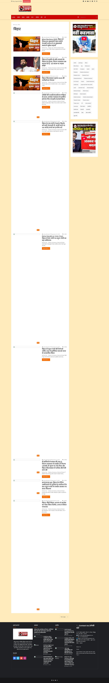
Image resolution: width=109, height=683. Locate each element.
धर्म (45, 17)
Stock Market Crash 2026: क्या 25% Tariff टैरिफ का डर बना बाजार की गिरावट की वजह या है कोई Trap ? (85, 653)
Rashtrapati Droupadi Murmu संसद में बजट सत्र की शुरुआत (69, 632)
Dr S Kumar (76, 81)
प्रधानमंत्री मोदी (76, 112)
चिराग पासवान (82, 106)
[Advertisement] (69, 7)
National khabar (77, 90)
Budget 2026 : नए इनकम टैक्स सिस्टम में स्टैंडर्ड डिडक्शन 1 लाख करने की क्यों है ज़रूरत (69, 641)
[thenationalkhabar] (25, 8)
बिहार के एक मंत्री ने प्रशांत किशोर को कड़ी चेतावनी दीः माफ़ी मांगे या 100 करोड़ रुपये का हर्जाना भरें (53, 125)
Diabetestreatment (77, 78)
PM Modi (75, 93)
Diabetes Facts (85, 75)
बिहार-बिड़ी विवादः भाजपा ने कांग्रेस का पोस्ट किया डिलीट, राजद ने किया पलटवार (54, 505)
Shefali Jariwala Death (88, 97)
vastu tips (76, 106)
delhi (93, 69)
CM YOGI (76, 69)
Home (13, 17)
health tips (76, 84)
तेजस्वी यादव (76, 109)
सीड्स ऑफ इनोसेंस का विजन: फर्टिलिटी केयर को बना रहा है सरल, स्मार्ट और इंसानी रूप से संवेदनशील (43, 631)
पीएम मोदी (82, 109)
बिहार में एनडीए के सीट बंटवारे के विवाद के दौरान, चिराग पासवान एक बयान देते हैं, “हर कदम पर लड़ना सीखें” (54, 62)
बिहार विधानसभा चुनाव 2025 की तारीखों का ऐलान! (53, 79)
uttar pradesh (88, 103)
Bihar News (76, 65)
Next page (63, 616)
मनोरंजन (37, 17)
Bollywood (87, 65)
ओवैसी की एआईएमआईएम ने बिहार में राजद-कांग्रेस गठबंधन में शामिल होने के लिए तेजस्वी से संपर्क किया (54, 97)
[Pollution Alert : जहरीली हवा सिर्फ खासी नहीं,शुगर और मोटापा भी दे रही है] (38, 638)
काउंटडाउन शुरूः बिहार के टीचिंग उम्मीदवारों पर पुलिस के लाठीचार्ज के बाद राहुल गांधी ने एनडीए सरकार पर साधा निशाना (54, 485)
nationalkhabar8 (46, 37)
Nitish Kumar (85, 90)
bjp (81, 65)
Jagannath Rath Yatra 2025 (86, 84)
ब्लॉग (41, 17)
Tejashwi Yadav (77, 100)
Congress (82, 69)
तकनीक (27, 17)
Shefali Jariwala (77, 97)
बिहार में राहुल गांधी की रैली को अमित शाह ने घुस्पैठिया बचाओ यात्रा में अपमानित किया (54, 351)
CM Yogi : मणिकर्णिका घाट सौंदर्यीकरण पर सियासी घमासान (69, 650)
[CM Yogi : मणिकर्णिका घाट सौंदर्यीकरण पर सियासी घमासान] (59, 650)
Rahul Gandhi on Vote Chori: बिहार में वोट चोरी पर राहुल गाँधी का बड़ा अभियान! (54, 238)
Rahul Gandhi (83, 93)
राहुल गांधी (75, 115)
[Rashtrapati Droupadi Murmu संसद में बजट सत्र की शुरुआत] (59, 631)
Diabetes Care (77, 75)
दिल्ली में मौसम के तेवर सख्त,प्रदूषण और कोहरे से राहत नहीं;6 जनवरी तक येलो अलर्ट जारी (48, 660)
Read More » (46, 53)
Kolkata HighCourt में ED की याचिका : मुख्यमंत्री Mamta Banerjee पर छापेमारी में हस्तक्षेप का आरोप (48, 649)
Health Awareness (90, 81)
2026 (75, 62)
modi (75, 87)
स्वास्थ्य (23, 17)
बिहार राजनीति (88, 112)
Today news (76, 103)
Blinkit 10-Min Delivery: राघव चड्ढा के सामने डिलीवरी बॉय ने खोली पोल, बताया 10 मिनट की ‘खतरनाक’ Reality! (69, 660)
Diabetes (75, 72)
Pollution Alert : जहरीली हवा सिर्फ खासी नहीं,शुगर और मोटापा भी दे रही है (48, 639)
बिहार (82, 112)
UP (82, 103)
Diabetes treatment (88, 78)
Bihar (86, 62)
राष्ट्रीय (18, 17)
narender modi (81, 87)
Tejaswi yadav (86, 100)
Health (82, 81)
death (88, 69)
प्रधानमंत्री (88, 109)
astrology (80, 62)
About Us (78, 646)
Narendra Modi (90, 87)
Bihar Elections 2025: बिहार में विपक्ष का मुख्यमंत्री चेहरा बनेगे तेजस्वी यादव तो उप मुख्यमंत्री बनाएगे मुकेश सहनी (52, 42)
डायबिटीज (89, 106)
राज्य (32, 17)
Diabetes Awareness (84, 72)
